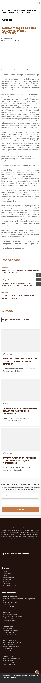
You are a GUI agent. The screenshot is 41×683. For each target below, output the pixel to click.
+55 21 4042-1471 (8, 651)
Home (3, 10)
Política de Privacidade (10, 585)
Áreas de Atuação (8, 577)
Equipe (5, 575)
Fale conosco (7, 583)
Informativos (13, 10)
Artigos (5, 320)
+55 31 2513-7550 (9, 607)
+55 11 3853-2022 (9, 665)
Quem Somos (7, 573)
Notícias (26, 320)
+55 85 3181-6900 (9, 621)
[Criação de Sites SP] (36, 680)
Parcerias (6, 581)
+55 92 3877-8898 (9, 635)
